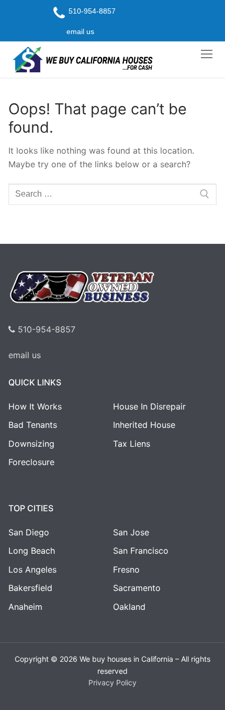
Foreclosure (31, 462)
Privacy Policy (112, 682)
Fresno (126, 569)
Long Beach (31, 550)
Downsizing (31, 443)
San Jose (131, 532)
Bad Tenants (32, 424)
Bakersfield (30, 588)
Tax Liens (131, 443)
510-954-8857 (45, 329)
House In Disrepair (149, 406)
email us (24, 355)
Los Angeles (32, 569)
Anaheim (25, 606)
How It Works (35, 406)
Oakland (129, 606)
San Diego (28, 532)
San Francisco (140, 550)
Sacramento (137, 588)
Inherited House (144, 424)
